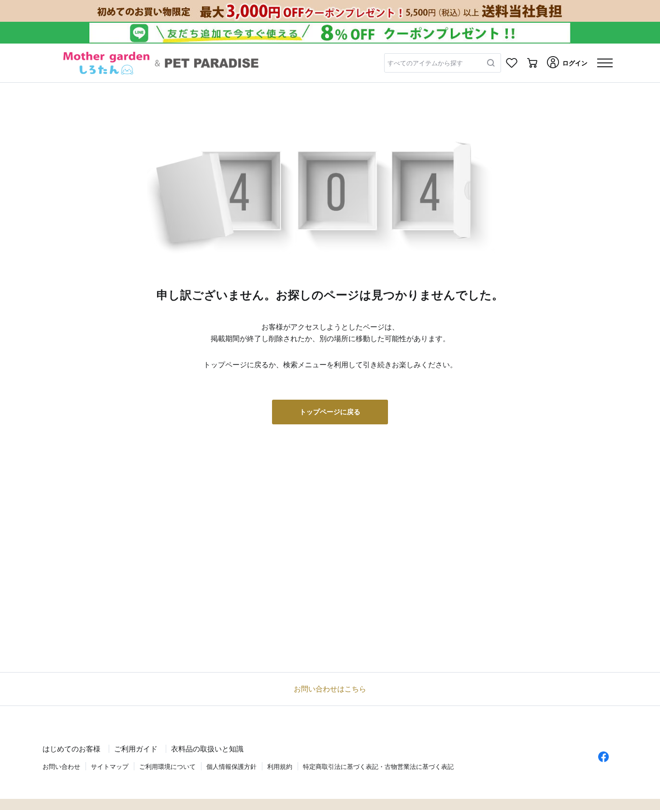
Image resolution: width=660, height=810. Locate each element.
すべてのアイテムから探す (425, 63)
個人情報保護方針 (231, 766)
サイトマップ (110, 766)
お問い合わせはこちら (330, 689)
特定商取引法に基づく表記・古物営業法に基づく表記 (378, 766)
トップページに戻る (330, 412)
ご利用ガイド (136, 749)
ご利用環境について (167, 766)
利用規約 (279, 766)
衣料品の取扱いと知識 (207, 749)
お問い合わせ (61, 766)
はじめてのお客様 (71, 749)
